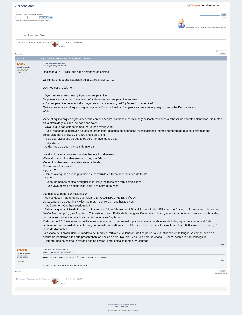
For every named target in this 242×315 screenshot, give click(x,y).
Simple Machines (130, 304)
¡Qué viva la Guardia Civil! (55, 63)
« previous (218, 51)
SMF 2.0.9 (111, 304)
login (34, 14)
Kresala (21, 64)
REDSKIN (22, 250)
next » (225, 51)
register (40, 14)
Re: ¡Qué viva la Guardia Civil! (56, 250)
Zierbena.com (25, 6)
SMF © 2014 (120, 304)
